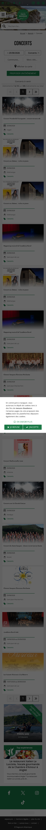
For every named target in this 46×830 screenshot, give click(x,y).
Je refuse (15, 427)
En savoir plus (24, 422)
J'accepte (34, 427)
